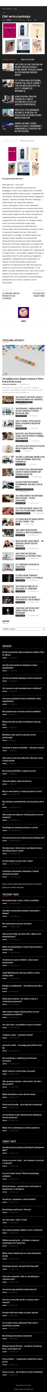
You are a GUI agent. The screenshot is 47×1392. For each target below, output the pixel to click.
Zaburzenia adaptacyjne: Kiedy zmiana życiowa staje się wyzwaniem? (27, 610)
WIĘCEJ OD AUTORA (27, 59)
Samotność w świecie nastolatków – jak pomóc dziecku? (23, 747)
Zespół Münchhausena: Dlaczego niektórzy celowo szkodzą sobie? (21, 974)
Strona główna (7, 9)
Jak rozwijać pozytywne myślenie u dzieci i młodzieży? (22, 1229)
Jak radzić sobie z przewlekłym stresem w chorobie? (22, 1024)
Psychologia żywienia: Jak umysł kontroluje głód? (20, 1266)
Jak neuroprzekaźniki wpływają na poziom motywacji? (22, 677)
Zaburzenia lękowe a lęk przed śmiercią (16, 781)
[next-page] (43, 59)
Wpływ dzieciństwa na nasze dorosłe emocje (18, 1094)
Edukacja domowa (22, 477)
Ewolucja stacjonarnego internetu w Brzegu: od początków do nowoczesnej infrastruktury (28, 113)
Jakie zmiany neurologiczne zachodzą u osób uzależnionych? (29, 531)
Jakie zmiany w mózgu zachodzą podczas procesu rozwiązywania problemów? (20, 1013)
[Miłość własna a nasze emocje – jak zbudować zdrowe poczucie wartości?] (8, 544)
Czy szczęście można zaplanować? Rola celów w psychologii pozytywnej (20, 1324)
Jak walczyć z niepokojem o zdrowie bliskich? (19, 1199)
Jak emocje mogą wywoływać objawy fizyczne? (19, 1289)
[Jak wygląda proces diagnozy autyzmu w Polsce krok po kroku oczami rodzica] (23, 360)
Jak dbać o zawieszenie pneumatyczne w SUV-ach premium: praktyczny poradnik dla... (30, 459)
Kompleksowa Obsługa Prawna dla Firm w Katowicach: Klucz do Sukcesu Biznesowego (26, 100)
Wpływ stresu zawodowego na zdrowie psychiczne (21, 1127)
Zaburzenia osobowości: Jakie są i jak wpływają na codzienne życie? (20, 1277)
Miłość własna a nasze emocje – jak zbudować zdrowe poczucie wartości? (30, 543)
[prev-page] (40, 59)
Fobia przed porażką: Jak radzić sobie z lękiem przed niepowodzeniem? (21, 935)
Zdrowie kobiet (21, 416)
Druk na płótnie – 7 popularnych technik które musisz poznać (22, 1360)
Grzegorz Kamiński (9, 384)
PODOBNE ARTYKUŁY (9, 59)
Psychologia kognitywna (39, 294)
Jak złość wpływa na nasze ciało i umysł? (17, 860)
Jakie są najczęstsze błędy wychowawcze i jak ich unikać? (28, 598)
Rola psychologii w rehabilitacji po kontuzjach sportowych (19, 1059)
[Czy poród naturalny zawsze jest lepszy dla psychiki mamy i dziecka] (8, 511)
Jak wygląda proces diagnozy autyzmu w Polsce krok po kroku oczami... (22, 380)
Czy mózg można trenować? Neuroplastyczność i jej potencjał (29, 576)
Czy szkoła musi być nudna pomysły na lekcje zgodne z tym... (30, 520)
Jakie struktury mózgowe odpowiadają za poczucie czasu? (28, 554)
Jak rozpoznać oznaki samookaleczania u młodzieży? (22, 688)
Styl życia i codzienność (24, 402)
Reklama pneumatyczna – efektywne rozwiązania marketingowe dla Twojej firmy (20, 1241)
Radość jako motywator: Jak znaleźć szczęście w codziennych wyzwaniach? (20, 1000)
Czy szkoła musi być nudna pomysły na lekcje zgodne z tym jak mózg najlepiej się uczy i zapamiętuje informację (28, 85)
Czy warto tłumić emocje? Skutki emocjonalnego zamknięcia (20, 1174)
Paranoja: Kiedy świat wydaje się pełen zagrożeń (20, 1312)
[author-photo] (23, 318)
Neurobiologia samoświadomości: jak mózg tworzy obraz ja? (23, 803)
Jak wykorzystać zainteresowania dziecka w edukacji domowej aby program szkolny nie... (29, 472)
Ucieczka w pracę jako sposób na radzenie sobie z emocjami (20, 1301)
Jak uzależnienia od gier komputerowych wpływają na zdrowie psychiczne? (22, 1116)
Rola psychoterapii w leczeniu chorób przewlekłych (21, 711)
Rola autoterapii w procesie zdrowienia (17, 923)
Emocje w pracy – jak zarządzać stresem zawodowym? (22, 1371)
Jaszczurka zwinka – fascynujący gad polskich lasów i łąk (22, 1046)
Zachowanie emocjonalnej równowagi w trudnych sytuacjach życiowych (20, 872)
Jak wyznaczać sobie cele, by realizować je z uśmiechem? (27, 587)
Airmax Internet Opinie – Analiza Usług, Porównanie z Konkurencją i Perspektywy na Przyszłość (28, 127)
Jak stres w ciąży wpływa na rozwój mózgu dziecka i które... (30, 447)
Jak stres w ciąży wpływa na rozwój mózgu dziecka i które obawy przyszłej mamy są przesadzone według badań (29, 69)
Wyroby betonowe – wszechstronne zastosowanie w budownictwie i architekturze (21, 1187)
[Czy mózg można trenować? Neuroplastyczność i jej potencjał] (8, 578)
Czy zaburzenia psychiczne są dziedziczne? (27, 565)
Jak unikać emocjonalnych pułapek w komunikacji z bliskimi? (21, 912)
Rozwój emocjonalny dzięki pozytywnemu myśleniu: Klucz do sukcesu (23, 653)
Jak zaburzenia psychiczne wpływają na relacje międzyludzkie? (19, 666)
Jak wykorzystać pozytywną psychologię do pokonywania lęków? (23, 1148)
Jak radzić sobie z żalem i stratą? (14, 1219)
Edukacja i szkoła (21, 441)
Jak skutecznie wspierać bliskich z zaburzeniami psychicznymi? (20, 961)
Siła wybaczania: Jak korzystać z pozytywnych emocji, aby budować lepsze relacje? (22, 849)
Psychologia (20, 535)
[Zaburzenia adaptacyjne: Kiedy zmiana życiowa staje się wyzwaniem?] (8, 611)
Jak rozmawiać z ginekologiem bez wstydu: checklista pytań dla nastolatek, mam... (29, 411)
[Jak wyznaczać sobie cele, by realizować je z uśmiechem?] (8, 589)
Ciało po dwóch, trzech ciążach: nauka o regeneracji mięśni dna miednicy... (28, 423)
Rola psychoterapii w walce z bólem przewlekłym (20, 900)
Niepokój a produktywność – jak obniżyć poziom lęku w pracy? (22, 987)
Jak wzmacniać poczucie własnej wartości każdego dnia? (23, 837)
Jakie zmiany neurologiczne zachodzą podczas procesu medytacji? (22, 816)
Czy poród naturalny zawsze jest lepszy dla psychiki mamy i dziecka (29, 509)
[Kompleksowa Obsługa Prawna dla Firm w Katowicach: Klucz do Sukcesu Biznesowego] (8, 99)
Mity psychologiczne (23, 513)
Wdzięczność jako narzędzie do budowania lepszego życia (21, 723)
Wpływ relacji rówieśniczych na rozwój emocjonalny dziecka (21, 1254)
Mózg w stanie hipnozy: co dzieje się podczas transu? (22, 791)
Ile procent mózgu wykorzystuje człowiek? (11, 296)
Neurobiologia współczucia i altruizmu (16, 1209)
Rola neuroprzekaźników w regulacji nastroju (19, 770)
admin (9, 20)
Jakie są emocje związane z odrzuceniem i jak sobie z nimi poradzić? (22, 1082)
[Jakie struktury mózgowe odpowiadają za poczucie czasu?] (8, 556)
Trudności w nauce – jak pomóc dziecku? (17, 1034)
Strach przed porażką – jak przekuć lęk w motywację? (22, 1104)
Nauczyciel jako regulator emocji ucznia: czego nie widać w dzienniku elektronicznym (30, 436)
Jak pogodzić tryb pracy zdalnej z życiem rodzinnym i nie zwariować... (30, 398)
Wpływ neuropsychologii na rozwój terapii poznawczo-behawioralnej (22, 948)
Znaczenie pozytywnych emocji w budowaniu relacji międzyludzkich (21, 700)
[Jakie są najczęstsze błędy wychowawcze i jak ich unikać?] (8, 600)
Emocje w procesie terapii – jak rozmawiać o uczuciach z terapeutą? (23, 1161)
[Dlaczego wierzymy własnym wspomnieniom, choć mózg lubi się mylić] (8, 485)
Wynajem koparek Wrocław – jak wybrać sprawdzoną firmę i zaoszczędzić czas (22, 1347)
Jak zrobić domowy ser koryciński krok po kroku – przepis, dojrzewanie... (29, 498)
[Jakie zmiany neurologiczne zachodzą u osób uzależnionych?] (8, 533)
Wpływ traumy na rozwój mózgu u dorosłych (18, 1071)
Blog (15, 9)
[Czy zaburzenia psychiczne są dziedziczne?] (8, 567)
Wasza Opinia (20, 464)
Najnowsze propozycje (23, 1385)
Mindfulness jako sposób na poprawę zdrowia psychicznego (19, 736)
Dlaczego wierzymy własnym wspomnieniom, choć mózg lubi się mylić (29, 484)
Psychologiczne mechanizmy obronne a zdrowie (20, 827)
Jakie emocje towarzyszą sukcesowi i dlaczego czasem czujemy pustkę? (22, 759)
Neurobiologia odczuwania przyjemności (17, 1335)
